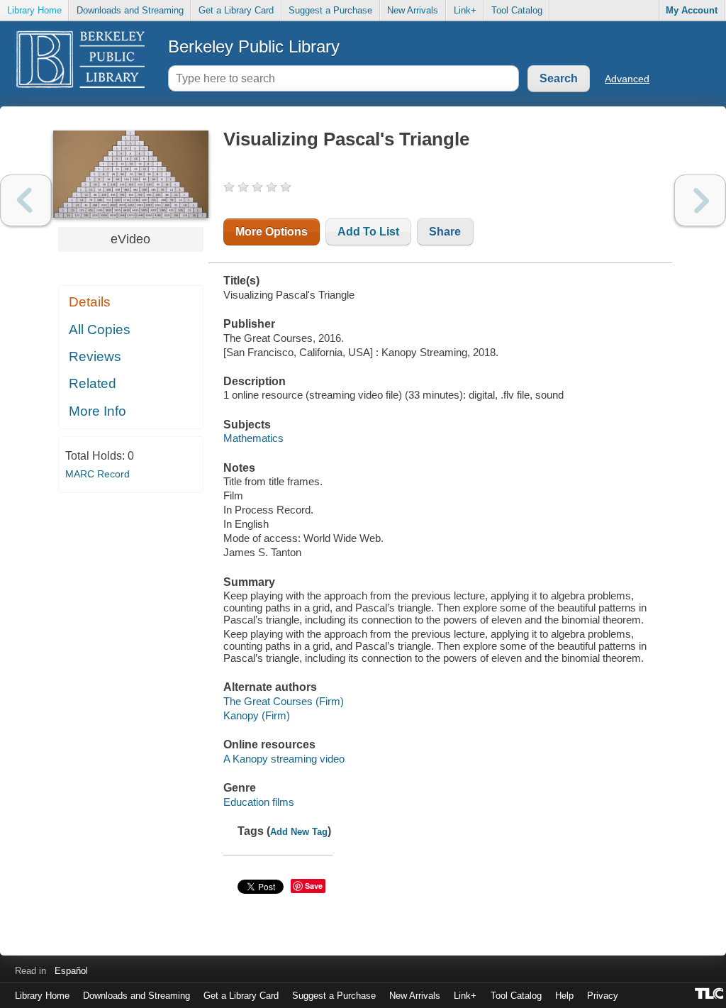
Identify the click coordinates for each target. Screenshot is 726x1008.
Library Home (34, 10)
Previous (26, 200)
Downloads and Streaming (130, 10)
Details (90, 301)
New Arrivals (412, 10)
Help (564, 995)
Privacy (602, 995)
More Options (271, 232)
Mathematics (253, 438)
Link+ (465, 10)
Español (71, 970)
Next (700, 200)
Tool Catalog (516, 10)
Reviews (95, 356)
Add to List (368, 232)
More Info (97, 411)
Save (314, 885)
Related (92, 383)
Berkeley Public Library (254, 46)
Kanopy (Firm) (256, 715)
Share (445, 232)
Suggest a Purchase (330, 10)
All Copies (99, 329)
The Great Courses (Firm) (283, 701)
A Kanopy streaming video (284, 759)
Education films (258, 802)
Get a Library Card (236, 10)
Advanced (627, 78)
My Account (691, 10)
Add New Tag (299, 831)
